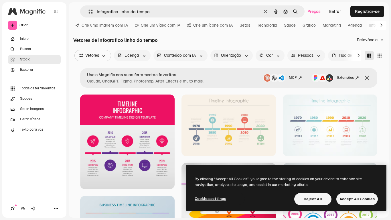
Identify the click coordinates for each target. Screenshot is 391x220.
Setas (245, 25)
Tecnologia (267, 25)
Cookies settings (210, 198)
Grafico (309, 25)
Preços (314, 11)
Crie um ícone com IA (213, 25)
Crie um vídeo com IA (160, 25)
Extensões (345, 77)
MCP (293, 77)
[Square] (379, 55)
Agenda (355, 25)
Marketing (332, 25)
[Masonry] (369, 55)
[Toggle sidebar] (56, 11)
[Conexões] (12, 208)
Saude (290, 25)
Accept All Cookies (357, 199)
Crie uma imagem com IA (105, 25)
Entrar (335, 11)
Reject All (313, 199)
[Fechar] (367, 77)
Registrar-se (367, 11)
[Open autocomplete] (88, 11)
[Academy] (22, 208)
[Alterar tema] (33, 208)
